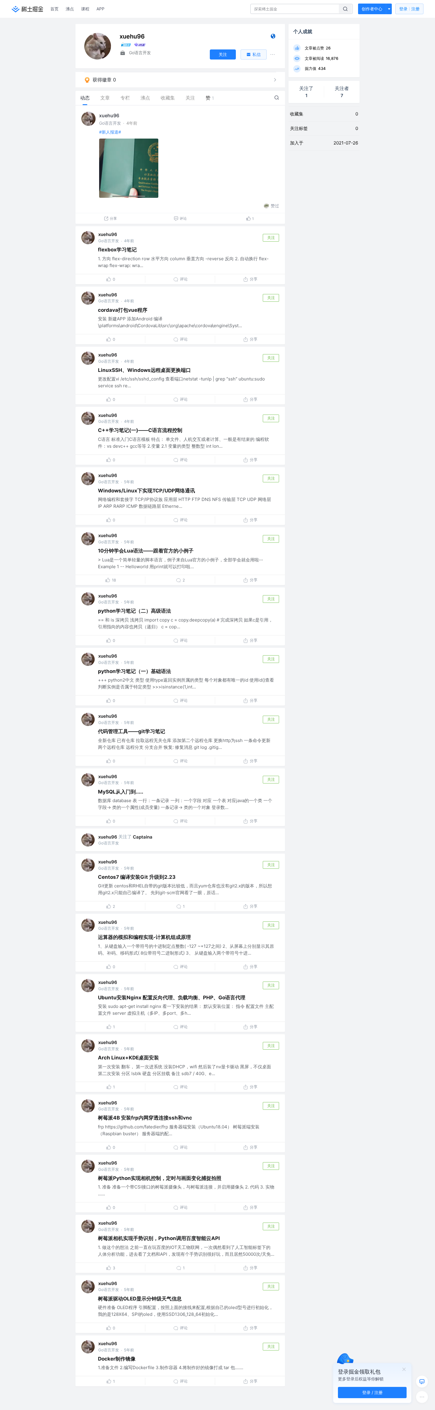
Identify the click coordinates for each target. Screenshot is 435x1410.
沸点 (70, 8)
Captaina (142, 837)
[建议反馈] (422, 1381)
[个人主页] (273, 37)
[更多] (422, 1397)
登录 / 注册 (372, 1392)
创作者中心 (372, 8)
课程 (85, 8)
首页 (54, 8)
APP (100, 8)
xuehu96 (109, 115)
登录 (409, 8)
